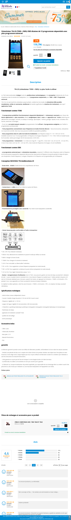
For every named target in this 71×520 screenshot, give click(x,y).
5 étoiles (20, 450)
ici (52, 518)
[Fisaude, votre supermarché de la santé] (7, 7)
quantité (35, 55)
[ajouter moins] (41, 55)
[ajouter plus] (49, 55)
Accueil (2, 26)
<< (26, 465)
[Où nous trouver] (3, 2)
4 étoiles (20, 452)
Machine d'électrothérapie (27, 26)
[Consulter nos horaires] (6, 2)
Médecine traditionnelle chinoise (12, 26)
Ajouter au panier (43, 61)
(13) (59, 450)
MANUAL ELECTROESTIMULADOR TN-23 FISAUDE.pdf (20, 376)
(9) (59, 452)
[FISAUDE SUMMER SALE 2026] (35, 17)
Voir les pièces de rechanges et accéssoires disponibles (47, 49)
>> (41, 465)
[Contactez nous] (64, 2)
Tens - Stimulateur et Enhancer (42, 26)
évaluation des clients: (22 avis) (16, 36)
